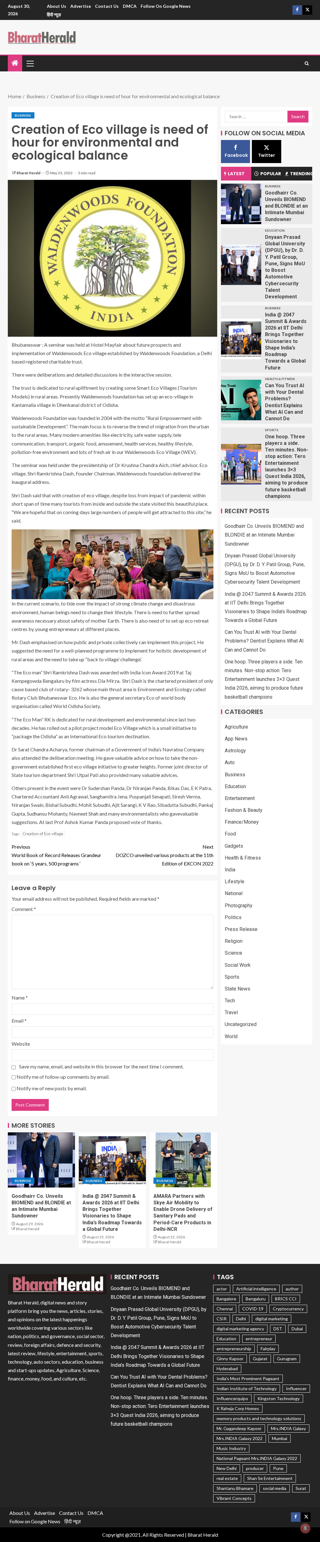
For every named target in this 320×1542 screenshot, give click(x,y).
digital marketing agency (240, 1328)
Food (230, 834)
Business (23, 115)
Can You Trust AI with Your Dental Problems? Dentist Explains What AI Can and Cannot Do (264, 641)
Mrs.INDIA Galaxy (288, 1428)
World (231, 1036)
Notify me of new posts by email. (52, 1088)
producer (255, 1468)
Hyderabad (227, 1368)
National (233, 893)
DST (277, 1328)
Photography (238, 905)
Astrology (235, 751)
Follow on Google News (166, 6)
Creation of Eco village (42, 833)
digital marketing (271, 1318)
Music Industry (231, 1448)
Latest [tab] (236, 174)
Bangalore (226, 1298)
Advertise (80, 6)
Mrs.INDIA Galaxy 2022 (239, 1438)
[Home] (15, 63)
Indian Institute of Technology (247, 1388)
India (230, 870)
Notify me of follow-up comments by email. (63, 1077)
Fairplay (268, 1348)
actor (222, 1288)
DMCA (130, 6)
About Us (56, 6)
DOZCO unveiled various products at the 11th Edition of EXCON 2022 (164, 855)
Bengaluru (256, 1298)
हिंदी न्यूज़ (54, 14)
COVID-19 (252, 1308)
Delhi (241, 1318)
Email (19, 1021)
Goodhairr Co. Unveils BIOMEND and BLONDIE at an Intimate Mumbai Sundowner (286, 206)
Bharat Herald (29, 173)
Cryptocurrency (288, 1308)
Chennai (225, 1308)
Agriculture (236, 727)
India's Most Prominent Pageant (248, 1378)
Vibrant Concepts (234, 1498)
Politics (233, 917)
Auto (230, 762)
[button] (29, 63)
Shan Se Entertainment (269, 1478)
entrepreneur (259, 1338)
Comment (24, 909)
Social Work (238, 965)
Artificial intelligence (256, 1288)
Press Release (241, 929)
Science (233, 953)
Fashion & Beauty (243, 810)
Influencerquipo (232, 1398)
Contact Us (107, 6)
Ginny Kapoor (230, 1358)
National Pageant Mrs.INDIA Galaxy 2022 (257, 1458)
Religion (233, 941)
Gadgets (234, 846)
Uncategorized (241, 1024)
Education (275, 230)
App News (236, 739)
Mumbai (279, 1438)
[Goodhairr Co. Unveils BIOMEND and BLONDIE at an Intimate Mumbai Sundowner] (41, 1160)
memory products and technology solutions (259, 1418)
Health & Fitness (280, 379)
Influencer (296, 1388)
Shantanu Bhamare (235, 1488)
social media (274, 1488)
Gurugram (287, 1358)
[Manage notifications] (305, 1528)
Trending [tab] (301, 174)
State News (237, 989)
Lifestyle (234, 881)
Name (20, 997)
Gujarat (260, 1358)
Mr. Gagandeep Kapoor (239, 1428)
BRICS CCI (286, 1298)
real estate (227, 1478)
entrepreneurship (234, 1348)
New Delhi (227, 1468)
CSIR (222, 1318)
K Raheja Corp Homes (238, 1408)
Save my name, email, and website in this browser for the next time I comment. (101, 1066)
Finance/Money (242, 822)
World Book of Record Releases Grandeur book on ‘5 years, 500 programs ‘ (56, 855)
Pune (278, 1468)
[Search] (307, 64)
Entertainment (240, 798)
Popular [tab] (270, 174)
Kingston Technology (279, 1398)
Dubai (297, 1328)
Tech (230, 1001)
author (292, 1288)
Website (21, 1044)
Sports (271, 430)
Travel (231, 1012)
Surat (301, 1488)
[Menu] (29, 63)
